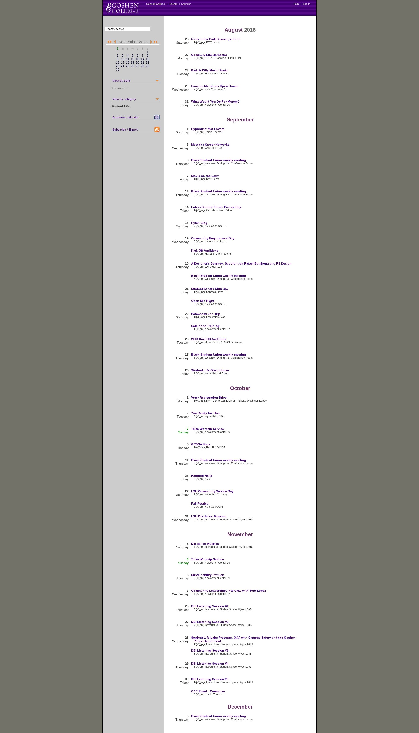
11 (127, 59)
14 (142, 59)
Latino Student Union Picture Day (216, 207)
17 (122, 62)
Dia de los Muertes (205, 543)
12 (132, 59)
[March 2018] (109, 42)
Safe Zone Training (205, 326)
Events (173, 4)
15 (147, 59)
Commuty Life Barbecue (209, 55)
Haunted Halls (201, 475)
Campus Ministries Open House (214, 86)
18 (127, 62)
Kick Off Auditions (204, 250)
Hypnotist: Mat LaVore (207, 129)
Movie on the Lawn (205, 176)
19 (132, 62)
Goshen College (155, 4)
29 (147, 66)
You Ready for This (205, 413)
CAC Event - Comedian (208, 691)
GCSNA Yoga (200, 444)
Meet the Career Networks (210, 144)
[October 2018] (150, 42)
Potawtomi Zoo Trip (205, 314)
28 (142, 66)
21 (142, 62)
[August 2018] (115, 42)
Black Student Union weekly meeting (218, 160)
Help (296, 4)
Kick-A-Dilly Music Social (209, 70)
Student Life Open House (210, 370)
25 (127, 66)
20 (137, 62)
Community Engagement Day (212, 238)
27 (137, 66)
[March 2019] (155, 42)
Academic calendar (125, 117)
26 (132, 66)
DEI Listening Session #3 (209, 650)
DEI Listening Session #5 (209, 679)
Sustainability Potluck (207, 575)
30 (117, 69)
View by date (121, 80)
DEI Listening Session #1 (209, 606)
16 (117, 62)
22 (147, 62)
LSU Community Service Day (212, 491)
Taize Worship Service (207, 428)
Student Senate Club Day (209, 288)
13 (137, 59)
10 (122, 59)
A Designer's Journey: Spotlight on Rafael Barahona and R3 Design (241, 263)
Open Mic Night (202, 301)
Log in (306, 4)
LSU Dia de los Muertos (208, 516)
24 (122, 66)
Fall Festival (200, 503)
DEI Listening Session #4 (209, 663)
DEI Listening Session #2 (209, 622)
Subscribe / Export (125, 129)
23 (117, 66)
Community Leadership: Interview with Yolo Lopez (228, 590)
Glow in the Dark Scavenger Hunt (215, 39)
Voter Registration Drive (209, 397)
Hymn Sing (199, 223)
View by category (124, 99)
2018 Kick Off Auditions (208, 339)
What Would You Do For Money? (215, 101)
